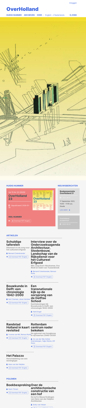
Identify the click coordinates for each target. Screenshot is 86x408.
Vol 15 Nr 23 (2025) (16, 192)
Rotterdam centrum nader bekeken (43, 329)
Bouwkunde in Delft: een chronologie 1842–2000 (16, 290)
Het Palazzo (16, 358)
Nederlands (58, 15)
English (48, 15)
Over (39, 15)
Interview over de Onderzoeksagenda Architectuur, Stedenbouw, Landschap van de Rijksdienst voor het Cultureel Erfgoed (45, 254)
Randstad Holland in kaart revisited (18, 327)
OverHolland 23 (17, 197)
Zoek (74, 15)
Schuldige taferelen (18, 245)
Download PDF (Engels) (20, 221)
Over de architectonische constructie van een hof (43, 392)
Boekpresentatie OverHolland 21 (67, 192)
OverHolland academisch (64, 219)
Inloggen (73, 3)
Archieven (29, 15)
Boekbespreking (18, 384)
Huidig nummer (14, 15)
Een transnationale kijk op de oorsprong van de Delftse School (42, 296)
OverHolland (22, 9)
